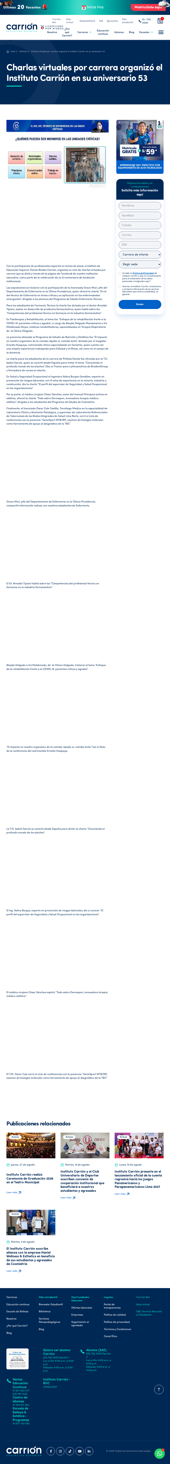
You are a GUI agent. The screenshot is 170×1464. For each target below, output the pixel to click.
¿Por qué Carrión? (67, 32)
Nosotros (52, 32)
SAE (101, 21)
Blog (131, 32)
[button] (84, 32)
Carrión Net (56, 21)
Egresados (112, 21)
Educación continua (103, 32)
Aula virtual (69, 21)
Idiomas (119, 32)
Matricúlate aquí (148, 7)
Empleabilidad (87, 21)
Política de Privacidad (143, 273)
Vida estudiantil (127, 21)
